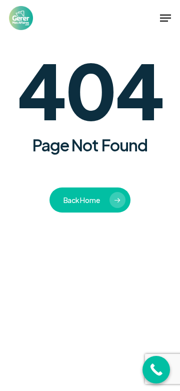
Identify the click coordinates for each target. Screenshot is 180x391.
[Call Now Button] (156, 369)
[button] (165, 18)
